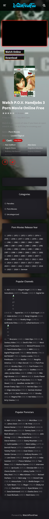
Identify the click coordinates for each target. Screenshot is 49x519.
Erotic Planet (39, 376)
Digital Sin (40, 293)
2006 (30, 256)
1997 (6, 252)
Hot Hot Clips (32, 386)
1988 (20, 245)
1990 (34, 245)
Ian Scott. (15, 468)
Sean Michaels (13, 495)
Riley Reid (8, 474)
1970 (9, 235)
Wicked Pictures (33, 346)
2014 (9, 262)
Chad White (16, 488)
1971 (16, 235)
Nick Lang (22, 478)
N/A (8, 289)
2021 (20, 266)
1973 (30, 235)
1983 (23, 242)
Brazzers (13, 339)
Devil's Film (27, 342)
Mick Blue (33, 420)
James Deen (12, 423)
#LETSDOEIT (9, 356)
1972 (23, 235)
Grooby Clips (16, 366)
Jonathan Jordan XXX (25, 383)
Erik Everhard (29, 427)
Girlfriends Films (11, 323)
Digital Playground (11, 352)
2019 (6, 266)
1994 (23, 249)
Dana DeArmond (13, 491)
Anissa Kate (16, 481)
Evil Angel (35, 312)
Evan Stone (28, 451)
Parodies (10, 203)
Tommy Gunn (30, 430)
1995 (30, 249)
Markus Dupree (22, 464)
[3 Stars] (8, 113)
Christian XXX (32, 468)
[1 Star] (3, 113)
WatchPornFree (30, 515)
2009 (26, 113)
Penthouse (8, 359)
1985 (37, 242)
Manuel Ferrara (10, 430)
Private (25, 293)
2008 (6, 259)
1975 (6, 239)
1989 (27, 245)
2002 (41, 252)
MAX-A (24, 376)
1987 (13, 245)
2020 (13, 266)
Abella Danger (34, 481)
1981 (9, 242)
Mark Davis (30, 495)
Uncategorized (13, 214)
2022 (27, 266)
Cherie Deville (10, 471)
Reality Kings (26, 319)
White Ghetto (32, 352)
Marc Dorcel (23, 363)
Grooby (38, 393)
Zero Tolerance (22, 393)
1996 (37, 249)
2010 (20, 259)
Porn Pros (40, 363)
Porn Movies (14, 131)
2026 (16, 269)
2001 (34, 252)
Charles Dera (32, 491)
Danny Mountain (30, 440)
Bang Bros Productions (20, 380)
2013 (41, 259)
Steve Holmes (10, 440)
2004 (16, 256)
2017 (30, 262)
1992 (9, 249)
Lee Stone (11, 457)
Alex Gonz (32, 145)
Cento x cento (27, 356)
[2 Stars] (6, 113)
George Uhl (27, 457)
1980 (41, 239)
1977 (20, 239)
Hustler (24, 359)
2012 (34, 259)
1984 (30, 242)
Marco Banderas (25, 437)
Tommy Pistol (9, 451)
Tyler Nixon (11, 484)
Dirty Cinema (9, 400)
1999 (20, 252)
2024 (41, 266)
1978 (27, 239)
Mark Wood (8, 434)
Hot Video (32, 396)
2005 (23, 256)
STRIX (29, 373)
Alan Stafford (10, 145)
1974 (37, 235)
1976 (13, 239)
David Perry (26, 434)
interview (40, 464)
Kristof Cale (38, 478)
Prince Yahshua (25, 461)
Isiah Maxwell (29, 447)
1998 (13, 252)
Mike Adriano (25, 474)
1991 (41, 245)
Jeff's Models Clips (14, 369)
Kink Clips (29, 339)
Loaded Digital (17, 135)
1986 (6, 245)
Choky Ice (40, 484)
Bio (19, 420)
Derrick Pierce (10, 447)
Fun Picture (34, 366)
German (24, 269)
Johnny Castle (28, 471)
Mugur (25, 484)
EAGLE (9, 319)
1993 (16, 249)
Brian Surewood (34, 154)
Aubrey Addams (34, 151)
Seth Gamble (12, 444)
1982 (16, 242)
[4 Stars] (11, 113)
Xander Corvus (10, 454)
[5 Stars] (13, 113)
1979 (34, 239)
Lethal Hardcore (32, 323)
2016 (23, 262)
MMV (31, 349)
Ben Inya (8, 154)
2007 (37, 256)
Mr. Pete (29, 423)
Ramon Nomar (10, 427)
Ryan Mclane (33, 488)
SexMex (33, 369)
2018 (37, 262)
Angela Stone (10, 148)
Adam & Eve (12, 316)
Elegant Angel (23, 289)
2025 (9, 269)
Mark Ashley (31, 444)
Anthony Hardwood (12, 151)
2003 (9, 256)
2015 (16, 262)
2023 (34, 266)
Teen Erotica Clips (14, 349)
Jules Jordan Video (12, 373)
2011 (27, 259)
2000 (27, 252)
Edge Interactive (14, 390)
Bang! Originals (31, 316)
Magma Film (16, 396)
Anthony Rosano (31, 454)
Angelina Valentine (35, 148)
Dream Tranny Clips (12, 386)
